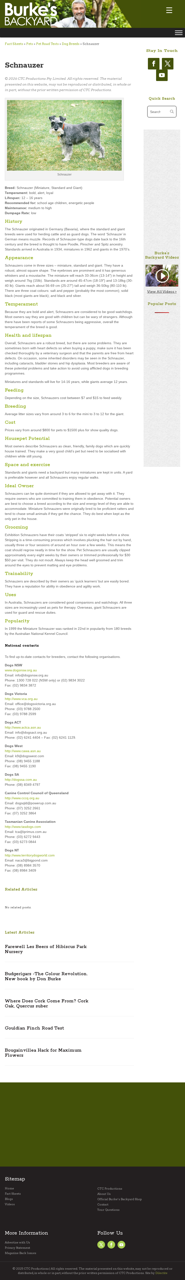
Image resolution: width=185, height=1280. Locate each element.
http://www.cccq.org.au (22, 798)
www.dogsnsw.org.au (21, 670)
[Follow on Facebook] (153, 63)
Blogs (9, 1199)
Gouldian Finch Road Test (34, 1028)
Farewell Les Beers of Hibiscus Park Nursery (46, 949)
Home (9, 1188)
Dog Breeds (70, 44)
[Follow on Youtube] (162, 75)
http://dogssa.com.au (21, 779)
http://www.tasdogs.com (23, 827)
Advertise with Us (17, 1242)
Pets (29, 44)
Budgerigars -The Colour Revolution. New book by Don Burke (46, 976)
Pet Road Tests (47, 44)
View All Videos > (162, 291)
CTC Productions (109, 1188)
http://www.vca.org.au (21, 699)
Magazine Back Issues (20, 1253)
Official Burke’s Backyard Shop (119, 1199)
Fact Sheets (14, 44)
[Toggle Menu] (179, 32)
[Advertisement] (162, 202)
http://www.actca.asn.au (23, 727)
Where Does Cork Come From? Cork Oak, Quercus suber (46, 1003)
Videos (10, 1204)
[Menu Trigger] (169, 10)
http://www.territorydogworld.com (30, 855)
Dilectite (161, 1273)
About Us (104, 1194)
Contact (102, 1204)
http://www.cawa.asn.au (23, 751)
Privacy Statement (17, 1247)
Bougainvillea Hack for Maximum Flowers (43, 1053)
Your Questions (108, 1209)
